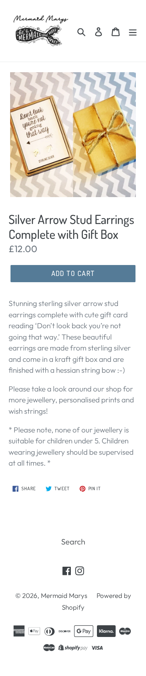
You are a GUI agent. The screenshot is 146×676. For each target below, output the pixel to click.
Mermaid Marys (64, 595)
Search (73, 541)
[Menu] (132, 31)
